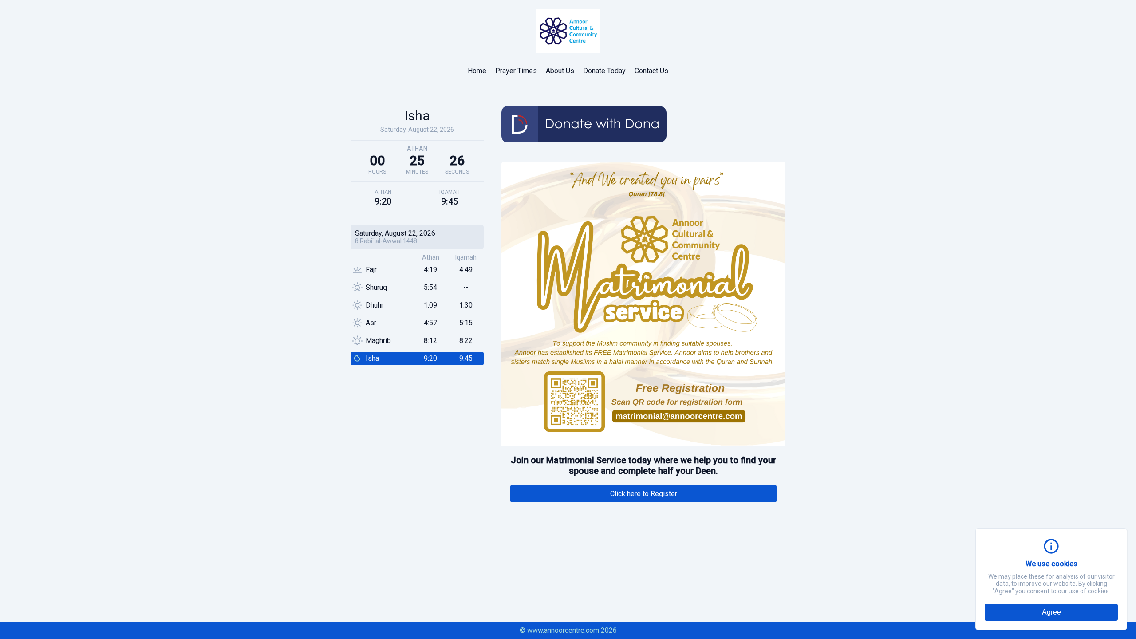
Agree (1051, 612)
